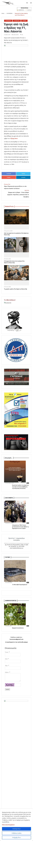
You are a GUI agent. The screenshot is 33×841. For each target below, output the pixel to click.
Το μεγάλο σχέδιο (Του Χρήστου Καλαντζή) (15, 289)
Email (6, 659)
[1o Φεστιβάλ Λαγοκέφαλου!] (15, 571)
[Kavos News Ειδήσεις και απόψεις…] (8, 3)
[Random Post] (27, 3)
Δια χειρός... (8, 458)
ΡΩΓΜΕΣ (7, 557)
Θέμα (6, 665)
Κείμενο (7, 672)
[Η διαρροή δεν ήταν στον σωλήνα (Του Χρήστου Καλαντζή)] (16, 244)
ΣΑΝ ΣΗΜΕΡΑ (9, 498)
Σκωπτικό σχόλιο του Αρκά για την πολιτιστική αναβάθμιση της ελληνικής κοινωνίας (20, 487)
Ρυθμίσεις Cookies (16, 833)
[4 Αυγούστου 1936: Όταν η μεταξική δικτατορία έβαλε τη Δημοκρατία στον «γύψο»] (15, 511)
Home (3, 13)
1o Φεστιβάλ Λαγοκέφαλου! (19, 584)
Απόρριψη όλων (16, 837)
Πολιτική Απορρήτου (8, 824)
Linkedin (23, 177)
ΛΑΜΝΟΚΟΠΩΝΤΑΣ (10, 600)
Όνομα (6, 652)
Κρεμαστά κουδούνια (18, 628)
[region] (16, 825)
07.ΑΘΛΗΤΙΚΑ (16, 20)
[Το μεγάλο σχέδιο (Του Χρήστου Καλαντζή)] (16, 272)
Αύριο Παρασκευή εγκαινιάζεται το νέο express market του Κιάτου (15, 186)
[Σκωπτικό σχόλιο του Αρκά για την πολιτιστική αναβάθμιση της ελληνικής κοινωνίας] (15, 471)
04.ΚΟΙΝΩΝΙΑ (9, 13)
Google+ (9, 177)
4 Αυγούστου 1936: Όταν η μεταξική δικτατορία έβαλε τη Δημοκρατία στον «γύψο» (20, 527)
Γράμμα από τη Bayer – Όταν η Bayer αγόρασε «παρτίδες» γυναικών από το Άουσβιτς (18, 194)
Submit (7, 689)
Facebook (9, 173)
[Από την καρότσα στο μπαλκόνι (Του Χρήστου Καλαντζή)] (16, 216)
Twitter (23, 173)
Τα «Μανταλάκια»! (9, 300)
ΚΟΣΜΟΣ (24, 20)
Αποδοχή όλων (16, 829)
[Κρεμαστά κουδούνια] (15, 614)
